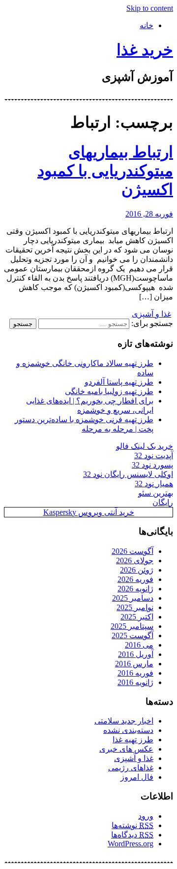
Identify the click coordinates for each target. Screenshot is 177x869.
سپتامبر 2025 (132, 626)
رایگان (162, 502)
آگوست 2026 (132, 551)
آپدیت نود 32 (153, 455)
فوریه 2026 (135, 579)
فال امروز (136, 777)
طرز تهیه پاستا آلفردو (119, 382)
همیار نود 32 (154, 483)
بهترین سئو (155, 493)
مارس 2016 (134, 663)
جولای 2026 (134, 560)
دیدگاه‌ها (132, 835)
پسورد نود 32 (152, 465)
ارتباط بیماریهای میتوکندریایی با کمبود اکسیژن (105, 170)
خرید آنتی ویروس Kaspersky (88, 512)
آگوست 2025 (132, 635)
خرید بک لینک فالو (144, 446)
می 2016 (139, 645)
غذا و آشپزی (151, 314)
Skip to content (149, 8)
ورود (145, 816)
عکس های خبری (126, 749)
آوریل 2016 (135, 654)
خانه (146, 25)
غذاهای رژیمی (130, 767)
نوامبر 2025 (135, 607)
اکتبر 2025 (136, 617)
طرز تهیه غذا (133, 739)
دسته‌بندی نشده (128, 730)
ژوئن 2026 (136, 570)
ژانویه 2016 (135, 682)
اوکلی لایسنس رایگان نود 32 (128, 474)
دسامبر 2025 (132, 598)
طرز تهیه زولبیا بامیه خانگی (109, 391)
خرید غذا (145, 50)
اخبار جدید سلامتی (123, 721)
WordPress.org (130, 843)
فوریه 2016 (135, 673)
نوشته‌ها (132, 825)
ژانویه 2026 (135, 588)
